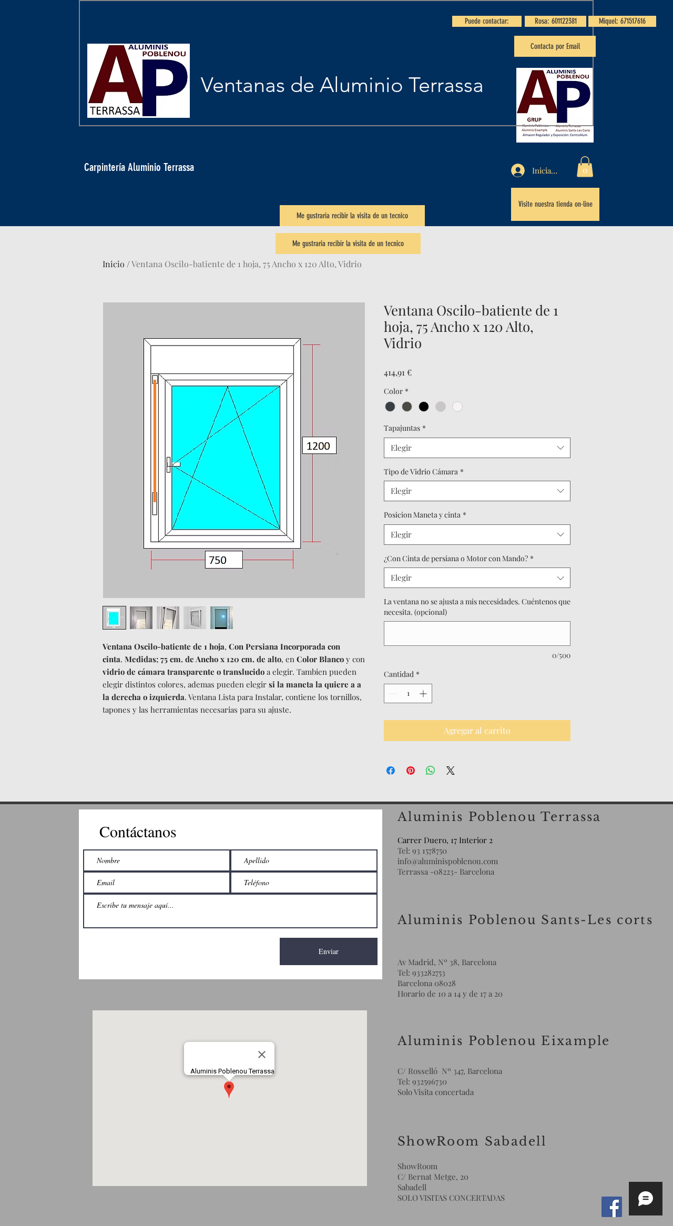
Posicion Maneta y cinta (425, 515)
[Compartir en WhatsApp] (430, 770)
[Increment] (424, 693)
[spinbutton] (408, 693)
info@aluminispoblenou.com (447, 861)
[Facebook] (611, 1207)
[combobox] (477, 448)
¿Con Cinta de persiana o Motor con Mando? (459, 558)
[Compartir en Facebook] (390, 770)
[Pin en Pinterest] (410, 770)
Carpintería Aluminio (124, 167)
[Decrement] (392, 693)
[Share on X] (450, 770)
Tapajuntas (405, 428)
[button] (487, 21)
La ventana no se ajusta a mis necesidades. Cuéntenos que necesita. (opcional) (477, 606)
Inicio (114, 263)
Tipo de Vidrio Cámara (424, 472)
